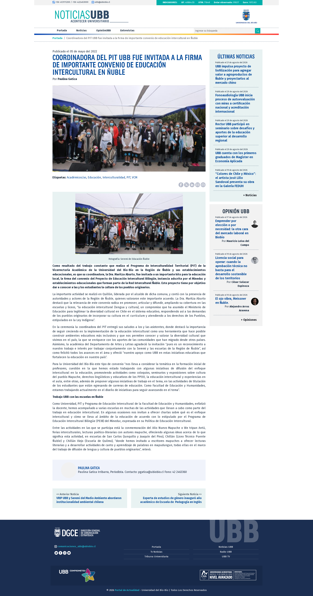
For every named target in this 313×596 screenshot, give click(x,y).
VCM (134, 177)
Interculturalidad (114, 177)
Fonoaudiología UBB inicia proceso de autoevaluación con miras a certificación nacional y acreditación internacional (235, 103)
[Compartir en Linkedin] (192, 184)
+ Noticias (250, 195)
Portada (62, 30)
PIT (128, 177)
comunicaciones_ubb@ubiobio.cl (76, 546)
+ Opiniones (249, 320)
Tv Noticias (156, 551)
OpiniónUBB (103, 30)
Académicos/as (76, 177)
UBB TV (226, 556)
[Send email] (198, 184)
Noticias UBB (226, 546)
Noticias (81, 30)
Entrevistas (127, 30)
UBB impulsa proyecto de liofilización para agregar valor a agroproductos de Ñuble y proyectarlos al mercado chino (233, 74)
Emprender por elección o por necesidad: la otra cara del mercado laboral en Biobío (231, 229)
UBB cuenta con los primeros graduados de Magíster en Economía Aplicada (235, 157)
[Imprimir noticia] (203, 184)
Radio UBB (226, 551)
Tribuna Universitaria (156, 556)
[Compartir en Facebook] (181, 184)
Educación (94, 177)
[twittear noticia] (187, 184)
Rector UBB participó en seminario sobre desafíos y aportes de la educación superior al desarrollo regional (234, 132)
